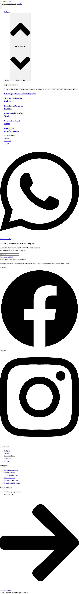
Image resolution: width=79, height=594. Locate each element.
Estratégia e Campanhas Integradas (20, 94)
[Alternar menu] (1, 7)
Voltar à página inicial (6, 257)
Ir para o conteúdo (5, 1)
